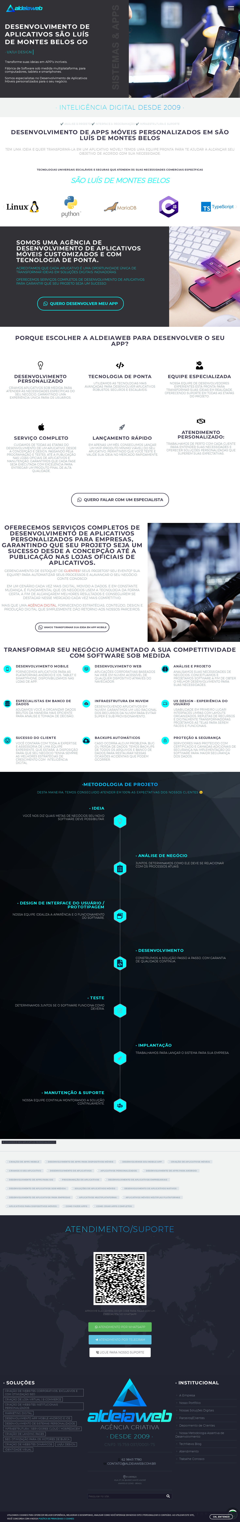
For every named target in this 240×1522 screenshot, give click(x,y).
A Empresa (187, 1395)
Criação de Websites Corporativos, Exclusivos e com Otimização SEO (41, 1392)
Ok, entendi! (221, 1516)
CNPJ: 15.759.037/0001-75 (129, 1444)
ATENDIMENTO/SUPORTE (120, 1229)
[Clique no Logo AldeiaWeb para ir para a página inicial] (130, 1400)
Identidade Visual (18, 1449)
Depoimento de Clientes (197, 1425)
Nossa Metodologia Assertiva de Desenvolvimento (199, 1434)
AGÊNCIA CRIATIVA (129, 1427)
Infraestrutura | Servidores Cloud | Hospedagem (42, 1428)
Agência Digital (42, 605)
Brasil (138, 1483)
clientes (72, 571)
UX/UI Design (66, 1444)
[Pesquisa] (168, 1496)
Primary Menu (231, 8)
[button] (4, 207)
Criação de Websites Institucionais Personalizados (31, 1406)
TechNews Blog (190, 1444)
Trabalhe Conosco (191, 1459)
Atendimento (189, 1451)
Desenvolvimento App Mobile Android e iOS (37, 1418)
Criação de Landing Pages (24, 1433)
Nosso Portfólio (190, 1403)
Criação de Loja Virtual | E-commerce (33, 1399)
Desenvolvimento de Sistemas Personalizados (40, 1423)
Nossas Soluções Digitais (196, 1410)
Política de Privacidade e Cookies (56, 1518)
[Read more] (41, 677)
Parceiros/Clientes (192, 1418)
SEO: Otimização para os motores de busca (37, 1439)
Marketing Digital (18, 1413)
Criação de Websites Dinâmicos (28, 1444)
